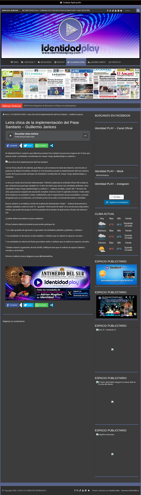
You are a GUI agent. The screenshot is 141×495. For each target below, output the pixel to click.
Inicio (6, 114)
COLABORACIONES (77, 62)
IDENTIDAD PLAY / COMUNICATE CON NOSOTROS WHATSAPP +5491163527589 (57, 10)
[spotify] (118, 10)
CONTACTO (116, 62)
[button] (136, 84)
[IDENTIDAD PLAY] (70, 36)
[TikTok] (113, 10)
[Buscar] (138, 10)
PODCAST (61, 62)
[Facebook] (108, 10)
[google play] (121, 10)
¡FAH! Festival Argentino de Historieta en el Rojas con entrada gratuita (50, 106)
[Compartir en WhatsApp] (41, 146)
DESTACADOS (46, 62)
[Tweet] (28, 146)
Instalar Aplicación (72, 2)
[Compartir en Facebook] (12, 146)
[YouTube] (116, 10)
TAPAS (15, 62)
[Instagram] (110, 10)
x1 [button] (85, 135)
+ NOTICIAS (29, 62)
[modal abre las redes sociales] (51, 146)
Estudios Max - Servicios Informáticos (124, 490)
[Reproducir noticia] (10, 135)
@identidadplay (102, 175)
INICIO (5, 62)
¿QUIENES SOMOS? (98, 62)
